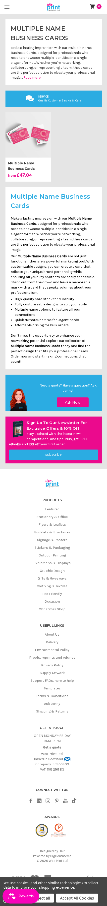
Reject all (41, 898)
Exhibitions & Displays (52, 563)
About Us (52, 634)
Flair (61, 851)
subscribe (53, 454)
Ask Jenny (52, 704)
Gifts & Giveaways (52, 578)
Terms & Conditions (52, 696)
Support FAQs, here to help (52, 681)
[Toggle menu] (7, 7)
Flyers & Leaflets (52, 524)
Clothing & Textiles (52, 586)
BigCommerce (60, 856)
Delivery (52, 642)
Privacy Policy (52, 665)
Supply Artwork (52, 673)
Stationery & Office (52, 517)
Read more (32, 77)
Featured (52, 509)
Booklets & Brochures (52, 532)
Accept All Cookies (77, 898)
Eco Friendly (52, 594)
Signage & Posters (52, 540)
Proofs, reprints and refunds (52, 657)
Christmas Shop (52, 609)
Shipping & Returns (52, 711)
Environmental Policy (52, 650)
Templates (52, 688)
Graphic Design (52, 571)
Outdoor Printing (52, 555)
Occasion (52, 601)
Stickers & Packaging (52, 548)
